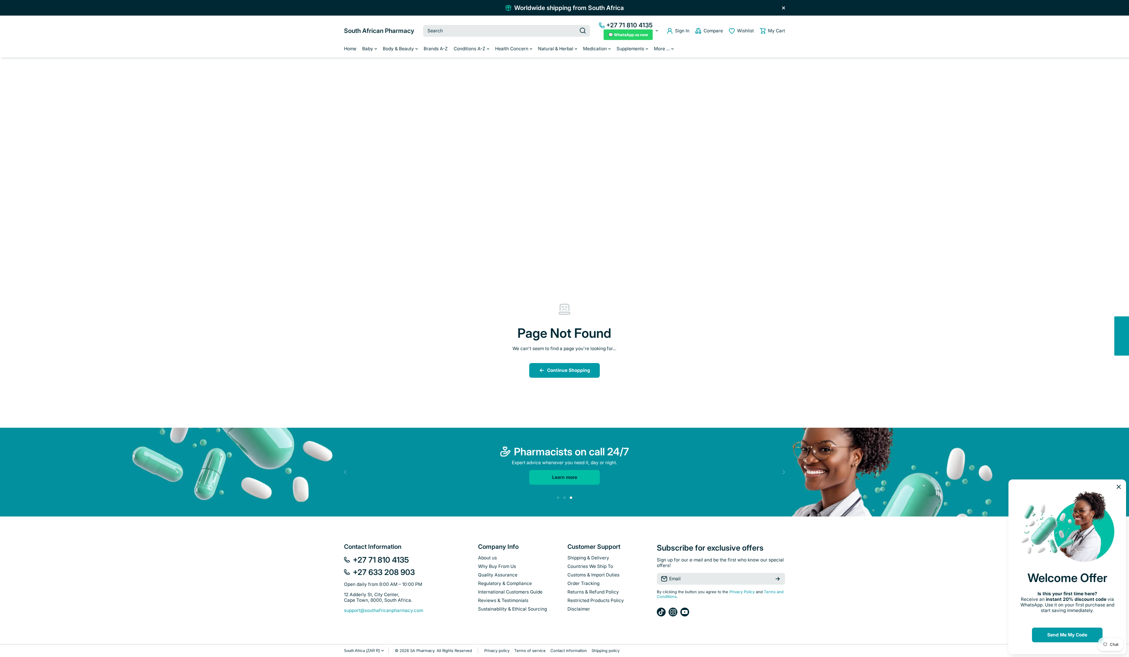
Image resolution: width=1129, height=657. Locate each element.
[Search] (582, 31)
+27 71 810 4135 (629, 25)
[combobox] (506, 31)
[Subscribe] (777, 579)
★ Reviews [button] (1126, 336)
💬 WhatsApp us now (628, 34)
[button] (772, 31)
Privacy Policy (742, 591)
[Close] (783, 8)
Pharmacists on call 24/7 (571, 451)
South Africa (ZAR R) (362, 650)
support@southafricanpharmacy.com (383, 610)
